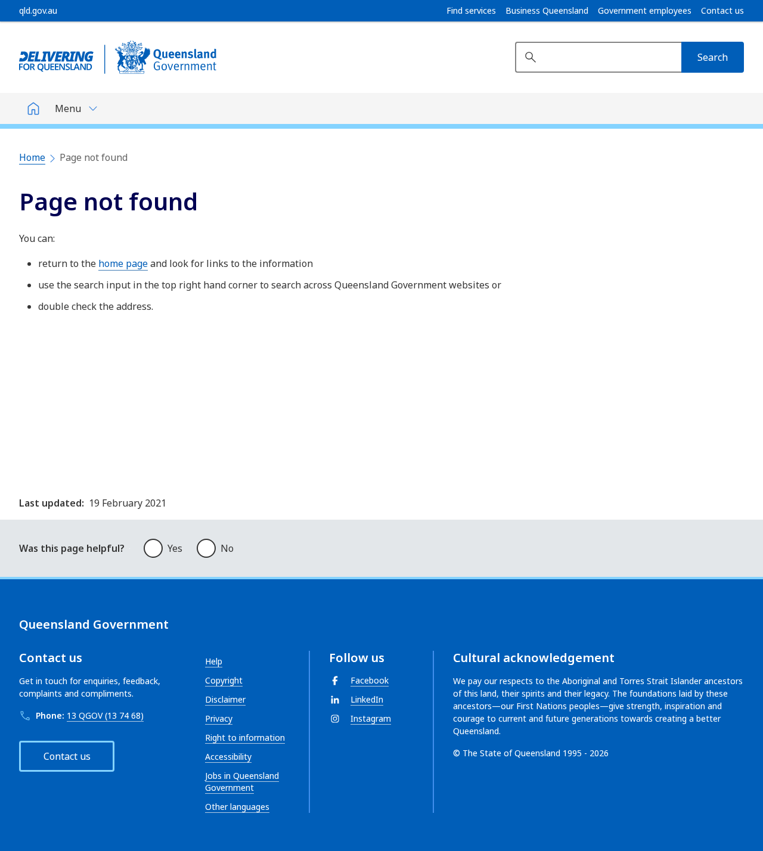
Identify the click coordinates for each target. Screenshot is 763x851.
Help (213, 661)
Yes (175, 548)
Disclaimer (225, 699)
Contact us (722, 11)
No (227, 548)
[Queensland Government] (117, 57)
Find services (471, 11)
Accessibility (228, 756)
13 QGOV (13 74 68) (105, 715)
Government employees (644, 11)
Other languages (237, 806)
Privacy (218, 718)
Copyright (224, 680)
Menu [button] (68, 108)
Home (32, 157)
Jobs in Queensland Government (242, 781)
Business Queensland (546, 11)
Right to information (245, 737)
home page (123, 263)
